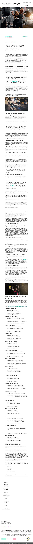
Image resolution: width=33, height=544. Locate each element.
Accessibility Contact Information (6, 509)
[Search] (22, 1)
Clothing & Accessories (25, 2)
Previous (24, 36)
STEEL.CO (30, 2)
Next (26, 36)
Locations (6, 498)
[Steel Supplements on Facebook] (4, 527)
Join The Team (26, 5)
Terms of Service (6, 502)
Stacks (6, 3)
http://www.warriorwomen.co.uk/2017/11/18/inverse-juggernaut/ (17, 306)
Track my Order (6, 508)
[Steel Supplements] (16, 4)
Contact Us (6, 505)
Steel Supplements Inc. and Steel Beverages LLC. (9, 530)
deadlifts (24, 259)
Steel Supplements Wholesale (6, 495)
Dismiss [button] (28, 543)
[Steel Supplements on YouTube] (1, 527)
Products (3, 3)
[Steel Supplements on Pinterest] (6, 527)
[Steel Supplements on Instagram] (8, 527)
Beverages (9, 3)
